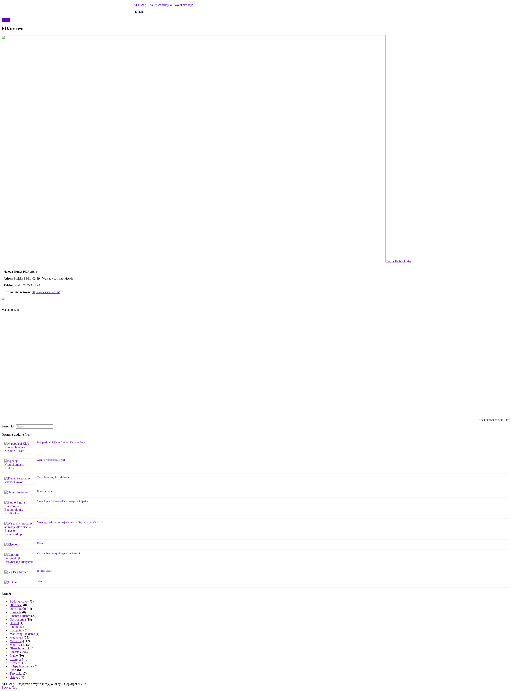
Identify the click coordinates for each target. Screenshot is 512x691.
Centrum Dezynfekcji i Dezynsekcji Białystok (58, 553)
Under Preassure (45, 491)
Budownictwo (19, 601)
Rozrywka (16, 662)
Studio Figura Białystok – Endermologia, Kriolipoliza (62, 501)
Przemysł (15, 659)
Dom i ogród (18, 608)
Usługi (6, 20)
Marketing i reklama (22, 634)
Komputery (17, 630)
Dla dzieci (16, 605)
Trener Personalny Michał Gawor (53, 477)
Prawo (14, 655)
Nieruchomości (19, 648)
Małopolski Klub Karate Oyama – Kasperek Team (61, 442)
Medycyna (16, 637)
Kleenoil (41, 543)
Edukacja (15, 612)
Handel (14, 623)
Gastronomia (18, 619)
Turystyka (16, 673)
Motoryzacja (17, 644)
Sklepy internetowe (22, 666)
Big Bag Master (44, 571)
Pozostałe (16, 652)
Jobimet (41, 581)
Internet (14, 626)
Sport (13, 670)
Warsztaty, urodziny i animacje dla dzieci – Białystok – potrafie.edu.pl (70, 522)
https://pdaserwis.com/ (46, 292)
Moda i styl (17, 641)
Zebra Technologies (398, 261)
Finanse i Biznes (20, 616)
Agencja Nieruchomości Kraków (52, 459)
